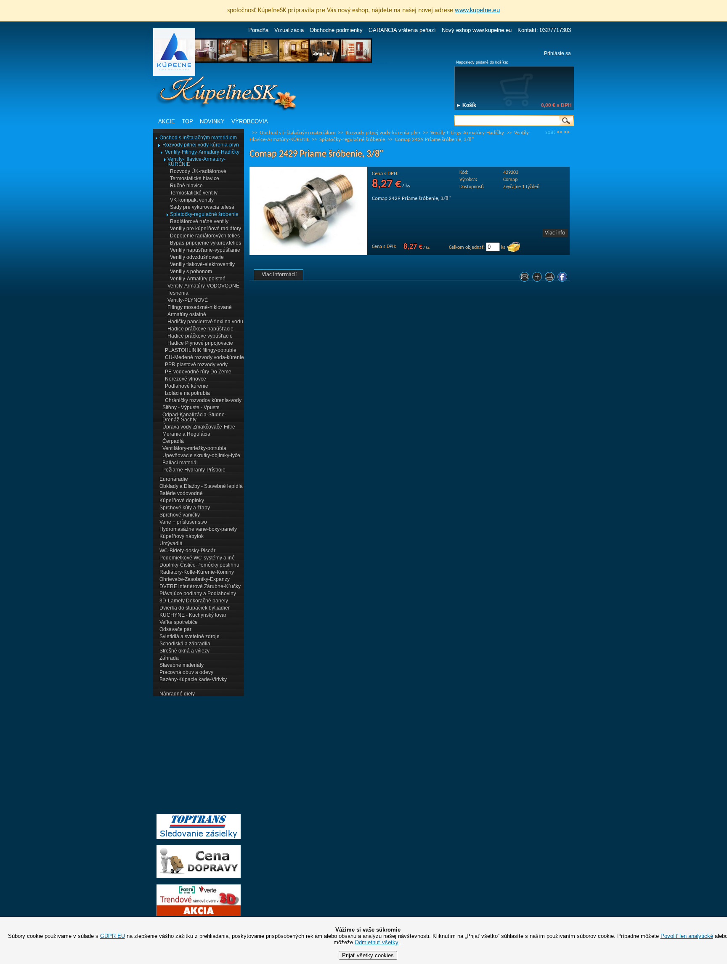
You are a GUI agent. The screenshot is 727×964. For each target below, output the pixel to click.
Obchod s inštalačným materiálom (198, 137)
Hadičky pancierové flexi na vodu (205, 321)
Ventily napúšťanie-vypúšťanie (205, 250)
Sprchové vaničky (179, 514)
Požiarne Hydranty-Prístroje (194, 469)
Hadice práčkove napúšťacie (200, 328)
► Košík (466, 105)
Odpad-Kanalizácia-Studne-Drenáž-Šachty (194, 417)
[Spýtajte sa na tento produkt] (525, 278)
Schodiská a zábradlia (184, 643)
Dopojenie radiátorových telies (205, 235)
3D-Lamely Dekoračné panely (193, 600)
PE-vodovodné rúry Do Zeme (198, 371)
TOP (187, 121)
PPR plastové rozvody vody (196, 364)
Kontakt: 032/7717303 (544, 30)
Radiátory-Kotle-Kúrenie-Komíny (196, 572)
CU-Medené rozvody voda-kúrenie (204, 357)
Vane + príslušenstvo (183, 522)
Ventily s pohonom (191, 271)
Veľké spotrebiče (178, 622)
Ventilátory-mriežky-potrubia (194, 448)
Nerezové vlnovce (185, 378)
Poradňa (258, 30)
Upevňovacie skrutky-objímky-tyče (201, 455)
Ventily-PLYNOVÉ (187, 300)
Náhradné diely (177, 693)
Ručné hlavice (186, 185)
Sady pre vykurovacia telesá (202, 207)
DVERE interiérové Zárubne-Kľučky (200, 586)
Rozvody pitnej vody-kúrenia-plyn (200, 144)
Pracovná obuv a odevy (186, 672)
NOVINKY (212, 121)
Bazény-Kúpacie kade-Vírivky (193, 679)
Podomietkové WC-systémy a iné (197, 557)
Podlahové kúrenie (186, 386)
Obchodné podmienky (336, 30)
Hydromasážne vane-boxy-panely (198, 529)
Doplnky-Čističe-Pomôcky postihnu (199, 564)
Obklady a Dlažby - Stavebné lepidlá (201, 486)
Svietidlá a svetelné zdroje (189, 636)
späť (550, 132)
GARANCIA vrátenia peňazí (402, 30)
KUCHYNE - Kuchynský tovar (192, 615)
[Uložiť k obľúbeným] (538, 278)
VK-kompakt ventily (192, 199)
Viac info (555, 233)
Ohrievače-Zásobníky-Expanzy (194, 579)
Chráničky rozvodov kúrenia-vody (203, 400)
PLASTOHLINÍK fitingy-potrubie (200, 350)
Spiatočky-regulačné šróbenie (204, 214)
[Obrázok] (308, 253)
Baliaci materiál (180, 462)
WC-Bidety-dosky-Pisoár (187, 550)
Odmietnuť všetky (376, 942)
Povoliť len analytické (687, 936)
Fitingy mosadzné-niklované (199, 307)
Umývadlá (171, 543)
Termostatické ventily (194, 192)
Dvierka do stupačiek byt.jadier (194, 607)
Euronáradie (173, 479)
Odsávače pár (175, 629)
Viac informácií (279, 275)
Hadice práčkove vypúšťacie (200, 335)
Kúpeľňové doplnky (181, 500)
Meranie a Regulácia (186, 434)
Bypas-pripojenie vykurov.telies (205, 242)
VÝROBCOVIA (249, 121)
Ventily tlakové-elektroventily (202, 264)
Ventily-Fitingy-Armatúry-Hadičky (202, 151)
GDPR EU (112, 936)
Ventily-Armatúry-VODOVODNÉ (203, 285)
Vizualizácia (289, 30)
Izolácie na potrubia (187, 393)
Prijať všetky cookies (368, 955)
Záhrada (169, 657)
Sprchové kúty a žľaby (184, 507)
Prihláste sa (557, 53)
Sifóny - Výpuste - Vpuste (191, 407)
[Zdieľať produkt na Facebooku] (563, 278)
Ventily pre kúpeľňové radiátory (205, 228)
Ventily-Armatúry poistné (198, 278)
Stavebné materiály (181, 665)
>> (567, 132)
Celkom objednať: (467, 247)
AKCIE (166, 121)
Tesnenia (177, 293)
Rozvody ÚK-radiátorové (198, 171)
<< (559, 132)
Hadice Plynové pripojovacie (200, 343)
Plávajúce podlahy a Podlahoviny (197, 593)
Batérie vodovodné (181, 493)
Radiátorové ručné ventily (199, 221)
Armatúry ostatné (186, 314)
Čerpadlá (173, 441)
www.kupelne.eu (477, 10)
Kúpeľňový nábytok (181, 536)
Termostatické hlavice (194, 178)
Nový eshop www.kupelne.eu (477, 30)
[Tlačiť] (550, 278)
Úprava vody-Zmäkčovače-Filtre (198, 426)
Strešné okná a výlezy (184, 650)
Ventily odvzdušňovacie (197, 257)
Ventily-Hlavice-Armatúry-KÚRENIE (196, 162)
